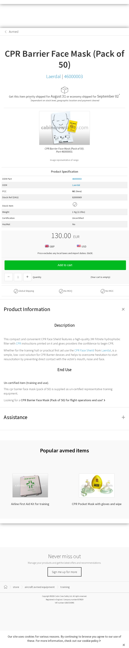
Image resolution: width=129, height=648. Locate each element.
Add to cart (65, 265)
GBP (52, 246)
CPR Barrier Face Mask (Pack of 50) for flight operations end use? (62, 400)
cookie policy (90, 641)
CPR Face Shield (84, 350)
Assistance (64, 417)
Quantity (37, 277)
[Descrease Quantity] (9, 277)
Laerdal (76, 185)
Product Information (64, 309)
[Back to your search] (6, 32)
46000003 (77, 178)
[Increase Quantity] (27, 277)
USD (83, 246)
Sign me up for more (64, 572)
